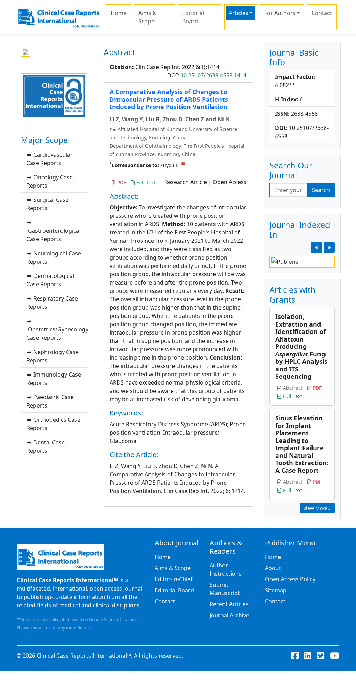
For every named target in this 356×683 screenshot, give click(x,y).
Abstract (292, 388)
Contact (322, 13)
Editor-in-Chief (174, 579)
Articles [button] (238, 13)
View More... (317, 508)
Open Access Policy (290, 579)
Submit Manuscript (225, 589)
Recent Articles (229, 604)
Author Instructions (226, 569)
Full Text (145, 182)
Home (119, 13)
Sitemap (275, 590)
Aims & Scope (147, 17)
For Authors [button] (280, 13)
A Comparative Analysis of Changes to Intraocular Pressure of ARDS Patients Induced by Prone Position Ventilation (169, 99)
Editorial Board (193, 17)
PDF (121, 182)
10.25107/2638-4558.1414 (213, 75)
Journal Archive (229, 615)
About (273, 568)
